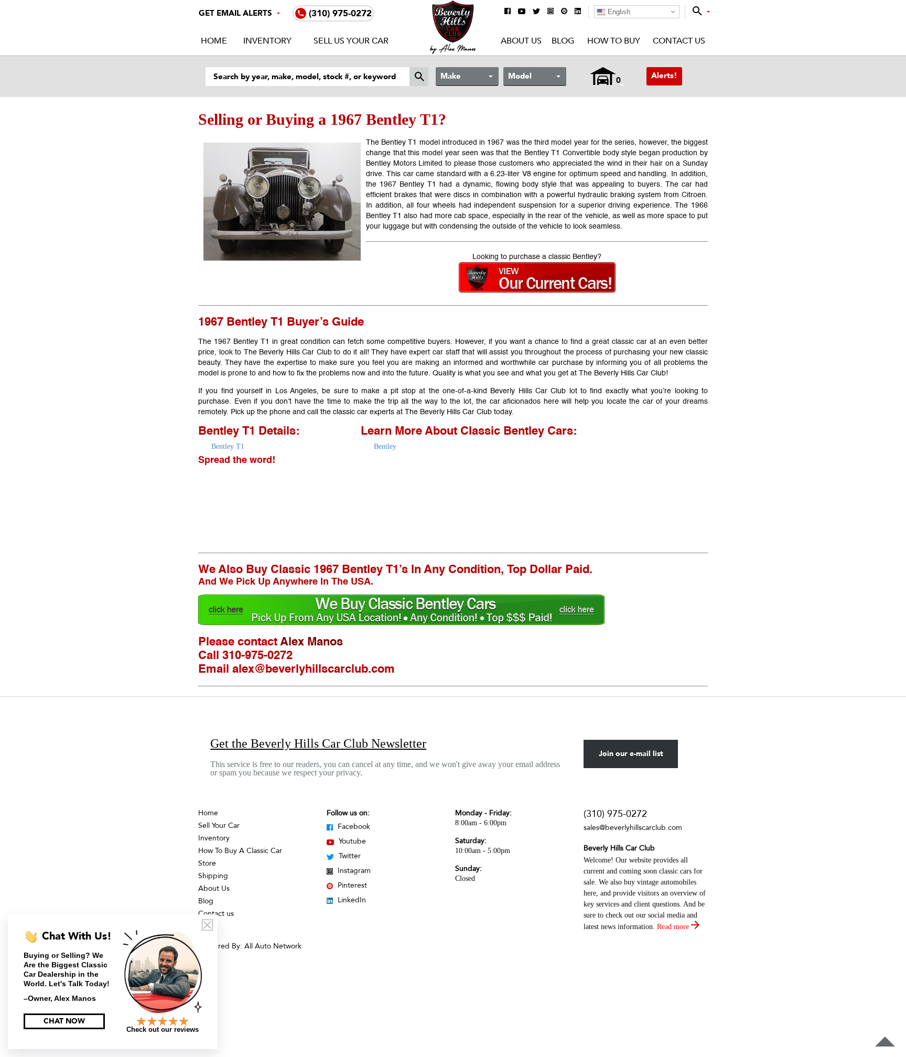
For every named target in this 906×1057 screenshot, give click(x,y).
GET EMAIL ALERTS (235, 13)
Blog (563, 41)
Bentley (385, 446)
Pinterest (351, 885)
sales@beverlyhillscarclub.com (633, 828)
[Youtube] (521, 12)
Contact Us (679, 41)
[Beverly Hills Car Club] (453, 52)
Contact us (216, 914)
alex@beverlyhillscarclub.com (313, 669)
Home (214, 41)
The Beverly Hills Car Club (622, 373)
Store (207, 863)
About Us (521, 41)
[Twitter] (536, 12)
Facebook (353, 827)
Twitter (349, 856)
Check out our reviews (162, 1029)
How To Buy (613, 41)
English (618, 12)
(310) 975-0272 (615, 814)
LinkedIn (351, 900)
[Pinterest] (564, 12)
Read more (674, 927)
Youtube (351, 841)
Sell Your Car (219, 825)
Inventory (267, 41)
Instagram (353, 871)
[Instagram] (550, 12)
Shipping (213, 876)
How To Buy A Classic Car (240, 851)
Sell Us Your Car (351, 41)
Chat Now (64, 1021)
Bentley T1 (227, 446)
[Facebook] (507, 12)
